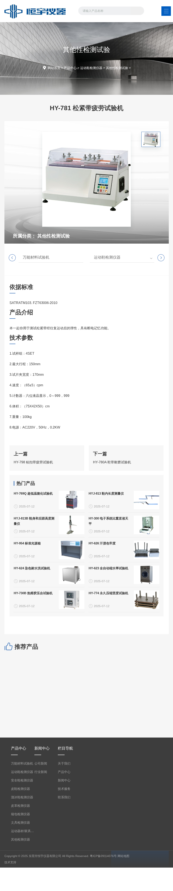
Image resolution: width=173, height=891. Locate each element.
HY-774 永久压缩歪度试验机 (108, 593)
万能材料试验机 (36, 257)
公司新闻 (40, 763)
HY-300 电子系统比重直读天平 (108, 521)
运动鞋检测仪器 (91, 68)
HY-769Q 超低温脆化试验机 (33, 493)
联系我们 (64, 797)
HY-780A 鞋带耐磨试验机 (112, 462)
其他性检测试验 (117, 68)
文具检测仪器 (20, 822)
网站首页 (54, 68)
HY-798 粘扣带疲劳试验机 (33, 462)
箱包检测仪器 (20, 814)
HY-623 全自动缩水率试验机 (108, 568)
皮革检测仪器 (20, 805)
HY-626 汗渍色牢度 (102, 543)
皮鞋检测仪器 (20, 789)
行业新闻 (40, 772)
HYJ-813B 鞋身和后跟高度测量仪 (34, 521)
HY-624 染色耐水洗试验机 (32, 568)
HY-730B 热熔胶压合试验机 (33, 593)
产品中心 (70, 68)
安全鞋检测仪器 (22, 780)
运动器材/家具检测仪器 (22, 831)
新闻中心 (64, 780)
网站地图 (123, 856)
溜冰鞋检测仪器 (22, 797)
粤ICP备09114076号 (103, 856)
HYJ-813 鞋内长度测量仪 (106, 493)
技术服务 (64, 789)
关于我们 (64, 763)
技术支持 (10, 862)
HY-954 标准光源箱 (27, 543)
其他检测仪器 (20, 839)
